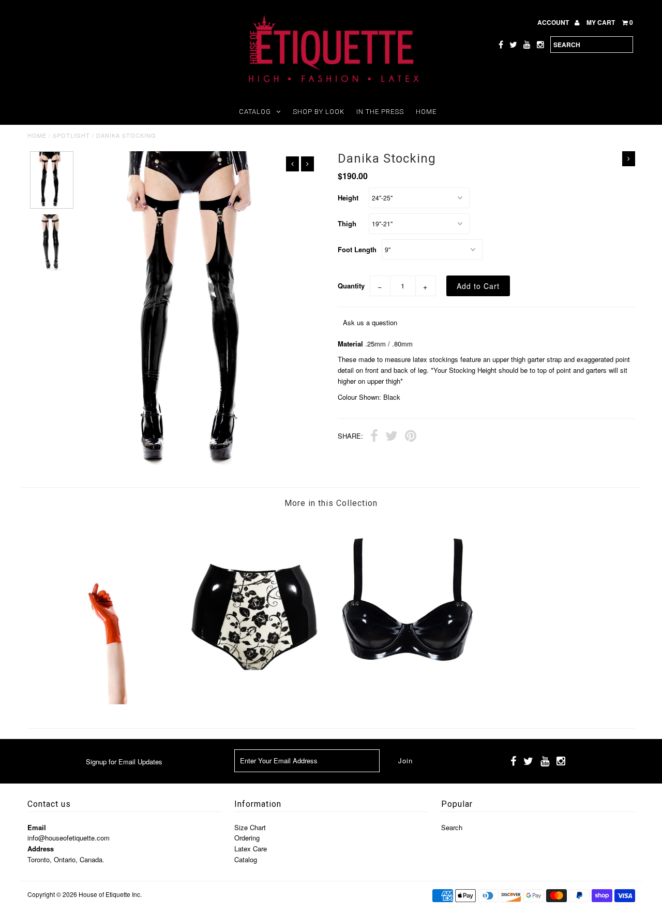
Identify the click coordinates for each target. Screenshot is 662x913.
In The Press (380, 111)
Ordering (247, 838)
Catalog (255, 111)
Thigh (347, 223)
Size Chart (250, 827)
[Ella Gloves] (103, 701)
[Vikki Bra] (406, 701)
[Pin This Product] (410, 437)
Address (40, 848)
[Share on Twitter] (391, 437)
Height (348, 197)
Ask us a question (370, 322)
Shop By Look (318, 111)
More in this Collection (331, 503)
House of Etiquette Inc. (110, 894)
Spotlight (71, 135)
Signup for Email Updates (124, 761)
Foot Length (357, 249)
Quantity (351, 286)
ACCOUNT (553, 22)
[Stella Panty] (254, 701)
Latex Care (250, 848)
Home (426, 111)
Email (36, 827)
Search (451, 827)
